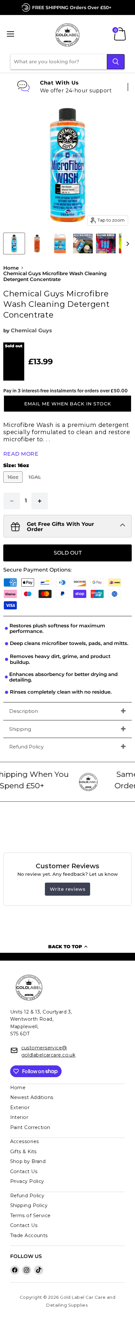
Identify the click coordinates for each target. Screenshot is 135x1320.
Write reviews (68, 889)
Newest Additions (31, 1097)
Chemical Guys (31, 330)
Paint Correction (30, 1127)
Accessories (24, 1141)
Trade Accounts (29, 1235)
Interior (19, 1117)
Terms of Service (30, 1215)
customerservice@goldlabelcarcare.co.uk (48, 1051)
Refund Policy (26, 747)
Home (11, 268)
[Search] (116, 61)
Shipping (20, 729)
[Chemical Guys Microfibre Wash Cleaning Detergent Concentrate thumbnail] (14, 243)
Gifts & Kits (23, 1152)
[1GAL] (35, 484)
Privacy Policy (27, 1181)
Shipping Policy (29, 1205)
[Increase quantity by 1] (39, 500)
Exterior (20, 1107)
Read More (20, 454)
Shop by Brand (28, 1161)
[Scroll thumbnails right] (126, 244)
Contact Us (23, 1171)
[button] (67, 403)
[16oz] (13, 484)
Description (23, 711)
